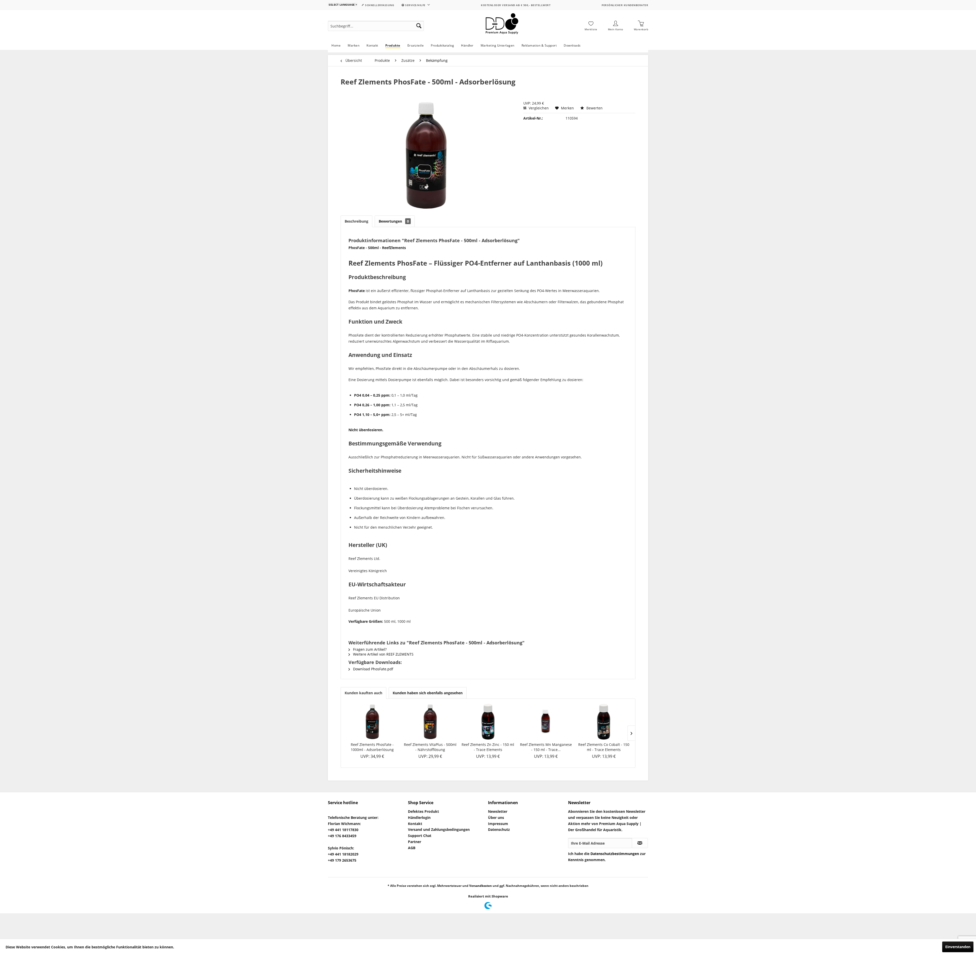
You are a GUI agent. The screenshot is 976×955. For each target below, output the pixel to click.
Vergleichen (538, 108)
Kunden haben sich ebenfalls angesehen (428, 692)
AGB (411, 847)
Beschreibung (356, 221)
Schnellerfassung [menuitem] (379, 5)
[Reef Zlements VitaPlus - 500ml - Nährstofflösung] (430, 722)
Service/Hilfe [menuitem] (415, 5)
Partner (414, 841)
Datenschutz (499, 829)
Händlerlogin (419, 817)
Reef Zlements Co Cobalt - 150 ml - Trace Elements (603, 747)
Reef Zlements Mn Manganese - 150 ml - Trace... (546, 747)
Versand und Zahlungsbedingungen (439, 829)
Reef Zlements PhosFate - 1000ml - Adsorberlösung (372, 747)
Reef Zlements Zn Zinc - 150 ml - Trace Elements (488, 747)
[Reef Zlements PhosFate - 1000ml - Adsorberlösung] (372, 722)
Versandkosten (480, 886)
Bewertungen (394, 221)
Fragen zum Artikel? (369, 649)
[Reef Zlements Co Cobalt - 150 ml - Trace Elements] (603, 722)
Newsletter (497, 811)
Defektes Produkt (423, 811)
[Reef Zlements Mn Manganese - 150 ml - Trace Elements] (546, 722)
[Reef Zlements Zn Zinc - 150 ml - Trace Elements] (488, 722)
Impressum (498, 823)
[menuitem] (376, 26)
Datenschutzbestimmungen (614, 853)
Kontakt (415, 823)
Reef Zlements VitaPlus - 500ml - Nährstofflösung (430, 747)
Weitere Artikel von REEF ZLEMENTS (383, 654)
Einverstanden (957, 946)
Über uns (496, 817)
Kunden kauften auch (363, 692)
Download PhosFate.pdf (372, 669)
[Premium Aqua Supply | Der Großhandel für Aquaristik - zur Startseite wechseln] (502, 26)
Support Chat (419, 835)
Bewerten (594, 108)
